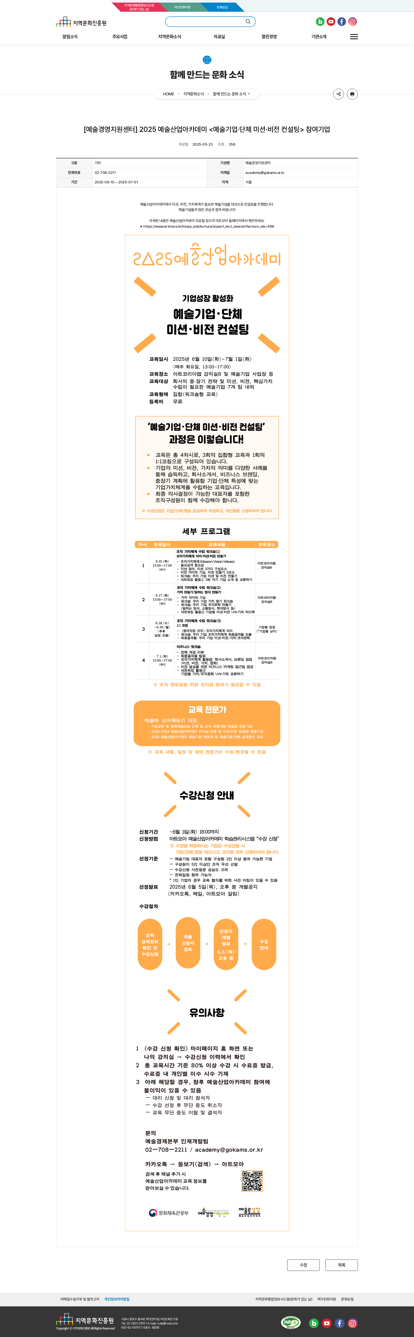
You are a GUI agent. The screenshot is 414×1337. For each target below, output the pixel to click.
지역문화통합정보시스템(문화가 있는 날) (139, 7)
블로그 (313, 1323)
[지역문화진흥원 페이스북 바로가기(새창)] (341, 21)
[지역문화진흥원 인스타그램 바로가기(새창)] (352, 21)
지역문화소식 (193, 94)
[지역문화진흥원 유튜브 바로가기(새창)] (331, 21)
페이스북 (339, 1323)
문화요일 (222, 7)
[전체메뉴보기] (354, 36)
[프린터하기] (352, 94)
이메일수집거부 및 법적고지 (79, 1299)
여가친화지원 (182, 7)
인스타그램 (352, 1323)
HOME (168, 94)
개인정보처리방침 (116, 1299)
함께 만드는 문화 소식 (229, 94)
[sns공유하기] (338, 94)
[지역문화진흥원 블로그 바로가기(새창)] (320, 21)
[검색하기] (248, 22)
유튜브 (326, 1323)
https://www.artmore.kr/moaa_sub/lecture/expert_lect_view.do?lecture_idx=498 (208, 226)
